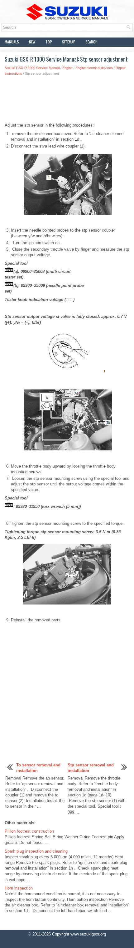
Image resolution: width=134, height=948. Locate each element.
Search (91, 41)
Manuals (12, 41)
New (32, 41)
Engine (67, 68)
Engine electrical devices (94, 68)
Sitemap (68, 41)
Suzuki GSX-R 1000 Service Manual (32, 68)
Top (48, 41)
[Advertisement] (67, 101)
